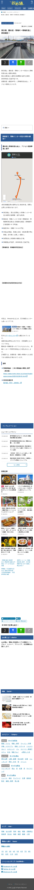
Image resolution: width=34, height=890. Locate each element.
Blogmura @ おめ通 (10, 872)
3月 (10, 851)
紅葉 (26, 759)
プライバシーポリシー (21, 884)
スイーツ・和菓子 (26, 749)
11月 (11, 854)
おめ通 (13, 887)
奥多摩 (3, 834)
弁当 (8, 752)
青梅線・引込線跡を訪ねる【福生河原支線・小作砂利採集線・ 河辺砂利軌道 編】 (8, 571)
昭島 (23, 831)
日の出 (9, 834)
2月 (6, 851)
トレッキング (5, 768)
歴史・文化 (12, 762)
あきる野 (9, 831)
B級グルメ (15, 752)
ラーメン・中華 (26, 743)
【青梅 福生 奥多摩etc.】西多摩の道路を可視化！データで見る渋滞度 (8, 562)
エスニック (11, 749)
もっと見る (17, 465)
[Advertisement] (17, 105)
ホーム (10, 884)
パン (17, 749)
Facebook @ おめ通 (10, 866)
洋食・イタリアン (7, 746)
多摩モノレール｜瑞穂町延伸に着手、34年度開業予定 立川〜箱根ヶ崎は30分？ (23, 562)
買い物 (17, 781)
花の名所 (20, 759)
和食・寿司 (15, 743)
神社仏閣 (4, 759)
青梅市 (24, 621)
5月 (18, 851)
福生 (19, 831)
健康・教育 (9, 781)
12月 (16, 854)
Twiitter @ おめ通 (9, 869)
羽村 (14, 831)
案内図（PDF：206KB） (11, 383)
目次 (6, 127)
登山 (13, 768)
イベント (23, 762)
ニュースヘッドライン (12, 12)
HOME (4, 12)
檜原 (19, 834)
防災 (2, 781)
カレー (3, 749)
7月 (25, 851)
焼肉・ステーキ (20, 746)
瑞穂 (14, 834)
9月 (2, 854)
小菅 (28, 834)
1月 (2, 851)
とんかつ (29, 746)
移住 (10, 778)
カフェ (3, 752)
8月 (29, 851)
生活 (19, 618)
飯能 (23, 834)
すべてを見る (12, 740)
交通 (18, 621)
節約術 (28, 778)
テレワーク (17, 778)
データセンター (11, 335)
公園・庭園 (12, 759)
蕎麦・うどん (5, 743)
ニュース (4, 778)
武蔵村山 (30, 831)
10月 (6, 854)
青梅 (2, 831)
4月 (14, 851)
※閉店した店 (26, 752)
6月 (21, 851)
